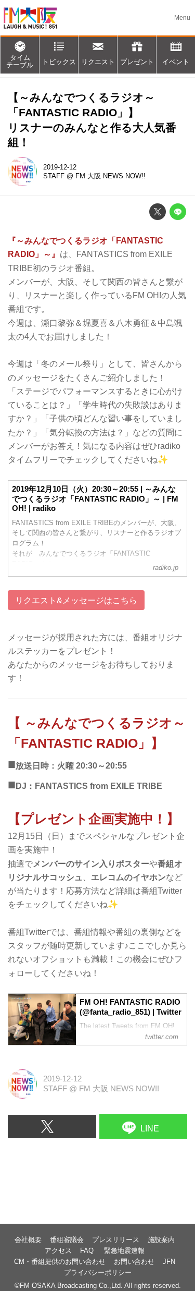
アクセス (58, 1251)
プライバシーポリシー (98, 1272)
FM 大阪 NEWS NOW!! (110, 176)
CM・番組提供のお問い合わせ (60, 1261)
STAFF (53, 176)
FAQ (88, 1251)
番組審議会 (67, 1240)
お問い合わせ (134, 1261)
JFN (169, 1261)
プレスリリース (115, 1240)
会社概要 (28, 1240)
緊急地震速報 (124, 1251)
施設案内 (161, 1240)
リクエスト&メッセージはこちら (76, 600)
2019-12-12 (59, 167)
